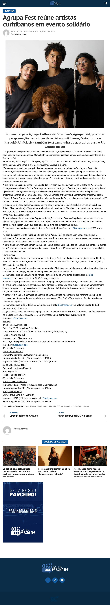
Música (78, 406)
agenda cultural (34, 406)
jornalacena (20, 34)
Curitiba (58, 406)
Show (86, 406)
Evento (68, 406)
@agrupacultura (20, 318)
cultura (48, 406)
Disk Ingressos (80, 228)
